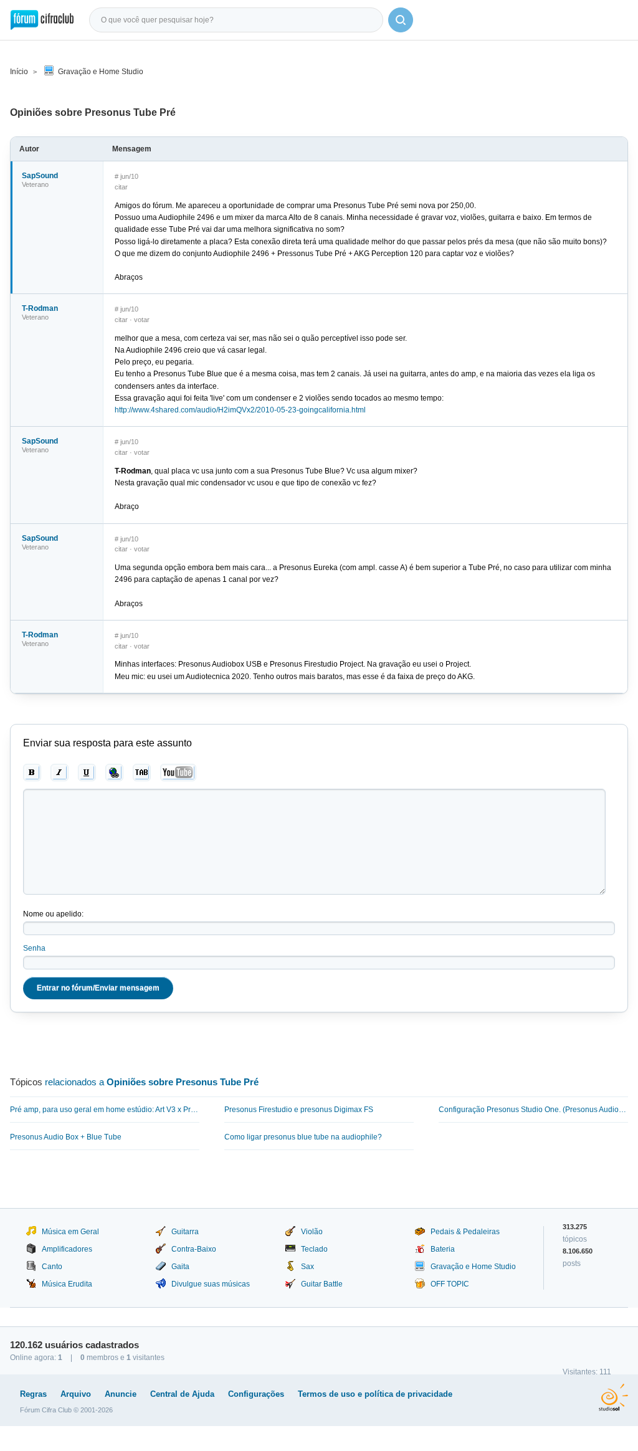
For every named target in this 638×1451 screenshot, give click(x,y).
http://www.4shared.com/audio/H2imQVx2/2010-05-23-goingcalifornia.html (240, 410)
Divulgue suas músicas (210, 1284)
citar (121, 187)
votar (142, 319)
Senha (34, 948)
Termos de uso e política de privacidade (375, 1394)
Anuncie (120, 1394)
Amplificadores (67, 1249)
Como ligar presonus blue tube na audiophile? (303, 1137)
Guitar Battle (322, 1284)
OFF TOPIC (450, 1284)
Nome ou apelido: (53, 914)
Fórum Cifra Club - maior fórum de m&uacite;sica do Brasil (42, 20)
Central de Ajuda (182, 1394)
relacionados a (152, 1082)
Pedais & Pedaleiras (465, 1231)
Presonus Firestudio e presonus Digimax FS (298, 1109)
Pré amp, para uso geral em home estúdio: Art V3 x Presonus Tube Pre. (104, 1109)
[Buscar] (400, 19)
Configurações (256, 1394)
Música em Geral (70, 1231)
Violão (312, 1231)
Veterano (35, 184)
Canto (52, 1266)
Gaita (180, 1266)
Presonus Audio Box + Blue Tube (65, 1137)
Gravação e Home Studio (100, 71)
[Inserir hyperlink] (114, 772)
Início (19, 71)
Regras (33, 1394)
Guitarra (185, 1231)
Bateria (443, 1249)
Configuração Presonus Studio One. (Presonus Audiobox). (533, 1109)
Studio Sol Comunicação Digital (613, 1397)
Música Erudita (67, 1284)
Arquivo (75, 1394)
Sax (307, 1266)
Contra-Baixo (193, 1249)
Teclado (314, 1249)
